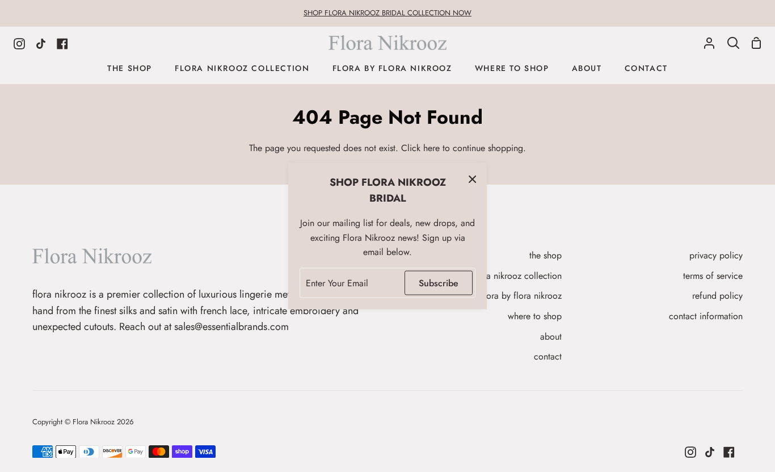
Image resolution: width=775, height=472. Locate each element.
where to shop (535, 316)
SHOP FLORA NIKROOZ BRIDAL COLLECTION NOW (387, 12)
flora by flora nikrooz (521, 295)
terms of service (713, 275)
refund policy (717, 295)
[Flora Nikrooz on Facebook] (729, 452)
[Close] (472, 178)
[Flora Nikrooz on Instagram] (690, 452)
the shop (545, 255)
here (431, 147)
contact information (706, 316)
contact (548, 356)
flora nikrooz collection (517, 275)
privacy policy (716, 255)
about (551, 336)
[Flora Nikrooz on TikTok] (709, 452)
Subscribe (438, 282)
